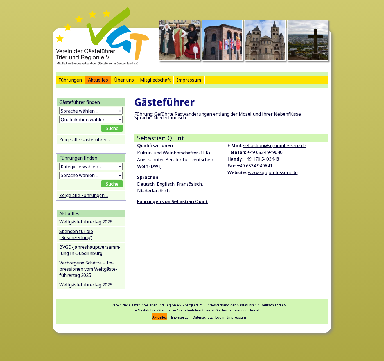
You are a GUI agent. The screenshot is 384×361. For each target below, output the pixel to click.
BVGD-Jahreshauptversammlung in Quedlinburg (90, 250)
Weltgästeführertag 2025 (85, 285)
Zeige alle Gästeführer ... (85, 139)
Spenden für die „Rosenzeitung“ (76, 234)
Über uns (124, 80)
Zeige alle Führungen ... (83, 195)
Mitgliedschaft (155, 80)
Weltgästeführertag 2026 (85, 222)
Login (219, 317)
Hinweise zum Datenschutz (191, 317)
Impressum (189, 80)
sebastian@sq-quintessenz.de (274, 145)
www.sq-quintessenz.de (273, 172)
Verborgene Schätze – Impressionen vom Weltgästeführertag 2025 (88, 269)
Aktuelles (98, 80)
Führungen (70, 80)
